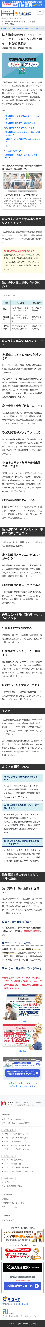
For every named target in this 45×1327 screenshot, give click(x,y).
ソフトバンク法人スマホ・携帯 (15, 1138)
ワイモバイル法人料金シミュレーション (19, 1171)
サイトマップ (8, 1220)
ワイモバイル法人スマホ (13, 1160)
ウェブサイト (23, 1304)
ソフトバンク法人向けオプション (16, 1149)
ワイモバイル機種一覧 (12, 1164)
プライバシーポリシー (12, 1207)
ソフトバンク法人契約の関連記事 (16, 1145)
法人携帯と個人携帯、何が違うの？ (20, 123)
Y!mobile (22, 1051)
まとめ (8, 146)
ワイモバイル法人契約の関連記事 (16, 1168)
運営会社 (6, 1199)
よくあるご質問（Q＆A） (13, 1186)
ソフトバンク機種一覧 (12, 1141)
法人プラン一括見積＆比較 (13, 1119)
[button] (22, 1073)
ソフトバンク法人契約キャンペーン (17, 1134)
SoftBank (22, 1021)
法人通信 (33, 1324)
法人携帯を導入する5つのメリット (19, 128)
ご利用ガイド (8, 1182)
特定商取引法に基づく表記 (13, 1203)
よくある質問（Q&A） (15, 151)
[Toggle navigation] (40, 12)
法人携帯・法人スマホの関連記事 (16, 1123)
